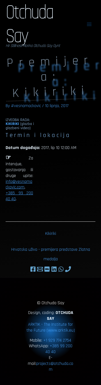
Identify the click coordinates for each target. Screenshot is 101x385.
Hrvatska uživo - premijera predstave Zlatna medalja (50, 251)
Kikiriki (12, 123)
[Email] (40, 269)
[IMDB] (47, 269)
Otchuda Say (29, 25)
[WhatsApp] (61, 269)
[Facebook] (33, 269)
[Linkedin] (54, 269)
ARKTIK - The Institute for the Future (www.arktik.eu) (50, 327)
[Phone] (68, 269)
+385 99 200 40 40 (19, 196)
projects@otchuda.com (54, 366)
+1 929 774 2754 (57, 340)
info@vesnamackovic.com (19, 184)
